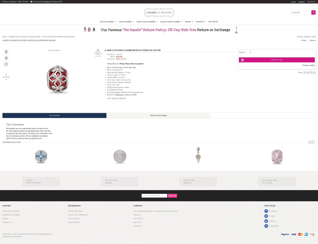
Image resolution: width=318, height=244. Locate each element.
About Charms (74, 222)
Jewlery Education (75, 211)
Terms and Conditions (11, 211)
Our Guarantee (54, 115)
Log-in (293, 2)
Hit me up (172, 196)
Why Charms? (73, 218)
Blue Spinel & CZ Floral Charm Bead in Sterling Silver (41, 161)
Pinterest (272, 221)
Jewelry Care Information (78, 215)
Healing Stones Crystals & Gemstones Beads (24, 37)
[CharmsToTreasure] (159, 12)
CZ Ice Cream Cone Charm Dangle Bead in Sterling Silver (198, 161)
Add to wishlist (309, 65)
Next (312, 40)
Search (5, 218)
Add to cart (277, 60)
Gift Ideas (213, 22)
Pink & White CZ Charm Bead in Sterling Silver (277, 161)
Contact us (6, 222)
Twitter (272, 216)
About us (137, 215)
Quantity (242, 52)
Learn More (98, 56)
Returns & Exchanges (11, 215)
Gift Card (137, 222)
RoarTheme (17, 236)
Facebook (273, 211)
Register (302, 2)
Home (4, 37)
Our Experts (138, 218)
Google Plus (274, 226)
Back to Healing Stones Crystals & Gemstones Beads (29, 40)
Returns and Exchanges (159, 115)
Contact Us (137, 226)
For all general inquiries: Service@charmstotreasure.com (155, 211)
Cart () (312, 2)
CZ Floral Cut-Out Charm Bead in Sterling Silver (119, 161)
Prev (305, 40)
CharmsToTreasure (24, 234)
